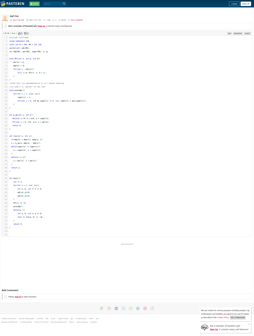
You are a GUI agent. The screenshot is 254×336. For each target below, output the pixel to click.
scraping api (81, 318)
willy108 (16, 20)
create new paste (8, 318)
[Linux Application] (152, 308)
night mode (63, 318)
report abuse (82, 322)
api (72, 318)
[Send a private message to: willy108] (22, 20)
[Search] (64, 3)
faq (47, 318)
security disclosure (58, 322)
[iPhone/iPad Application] (116, 308)
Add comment (77, 20)
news (91, 318)
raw (229, 33)
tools (53, 318)
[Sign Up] (204, 327)
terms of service (41, 322)
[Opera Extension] (145, 308)
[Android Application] (130, 308)
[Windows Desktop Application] (123, 308)
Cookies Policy (223, 317)
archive (40, 318)
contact (93, 322)
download (238, 33)
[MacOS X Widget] (138, 308)
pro (97, 318)
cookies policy (26, 322)
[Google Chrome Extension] (102, 308)
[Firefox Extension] (109, 308)
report (247, 33)
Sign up (246, 3)
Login (234, 3)
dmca (71, 322)
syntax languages (26, 318)
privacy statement (9, 322)
